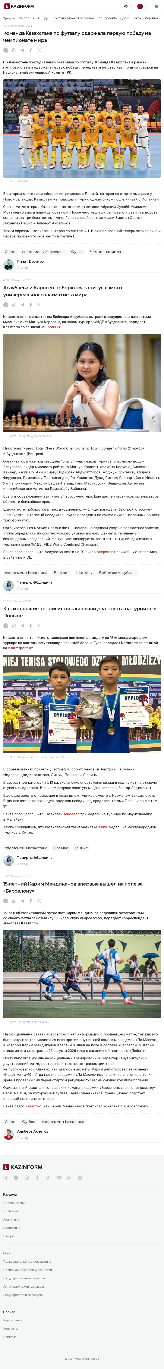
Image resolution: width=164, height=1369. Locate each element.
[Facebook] (30, 50)
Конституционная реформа (72, 18)
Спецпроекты (107, 18)
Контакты (10, 1329)
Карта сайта (12, 1320)
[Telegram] (22, 50)
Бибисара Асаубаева (117, 573)
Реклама (9, 1337)
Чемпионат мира (105, 252)
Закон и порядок (145, 18)
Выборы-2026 (29, 18)
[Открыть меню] (156, 6)
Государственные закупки (23, 1295)
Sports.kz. (53, 327)
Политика (10, 1211)
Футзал (77, 252)
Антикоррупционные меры (23, 1286)
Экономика (11, 1228)
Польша (61, 848)
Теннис (81, 848)
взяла (103, 827)
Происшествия (14, 1203)
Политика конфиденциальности (27, 1270)
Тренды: (9, 18)
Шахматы (84, 573)
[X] (39, 50)
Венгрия (62, 573)
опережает (107, 552)
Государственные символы (24, 1278)
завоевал (71, 814)
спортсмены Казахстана (43, 252)
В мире (8, 1236)
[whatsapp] (14, 50)
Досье (125, 18)
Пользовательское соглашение (27, 1261)
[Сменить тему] (143, 6)
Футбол (28, 1122)
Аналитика (11, 1219)
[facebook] (37, 1178)
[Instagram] (5, 50)
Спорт (10, 252)
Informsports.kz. (21, 648)
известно (33, 1106)
